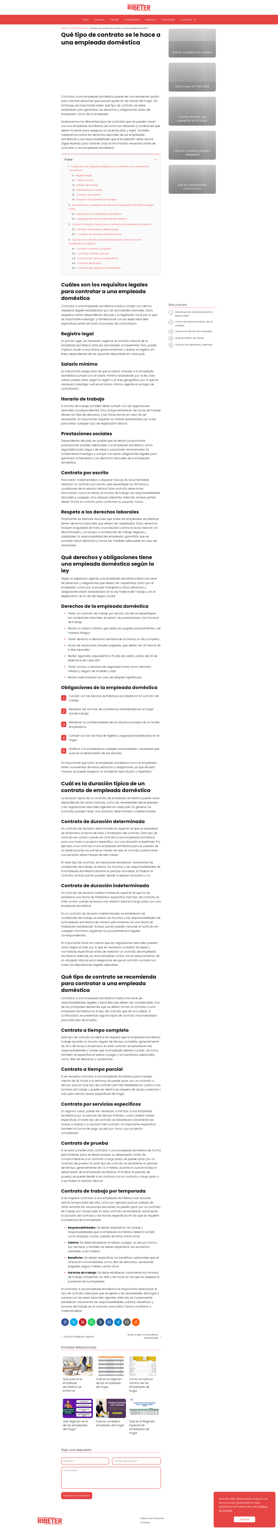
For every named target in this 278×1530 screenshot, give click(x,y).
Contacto (186, 19)
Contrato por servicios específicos (97, 258)
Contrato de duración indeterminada (99, 234)
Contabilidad (132, 19)
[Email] (127, 1322)
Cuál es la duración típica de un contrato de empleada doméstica (111, 224)
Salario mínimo (85, 180)
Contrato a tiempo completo (93, 248)
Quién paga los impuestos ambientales (142, 1336)
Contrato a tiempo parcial (92, 253)
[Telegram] (118, 1322)
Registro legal (84, 175)
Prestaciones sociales (89, 190)
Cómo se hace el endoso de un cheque (194, 323)
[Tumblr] (100, 1322)
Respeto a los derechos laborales (96, 199)
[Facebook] (65, 1322)
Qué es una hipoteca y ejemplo (194, 344)
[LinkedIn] (109, 1322)
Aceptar (244, 1519)
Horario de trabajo (87, 185)
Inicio (86, 19)
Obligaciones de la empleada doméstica (101, 218)
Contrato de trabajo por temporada (98, 268)
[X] (74, 1322)
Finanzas (99, 19)
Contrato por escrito (88, 194)
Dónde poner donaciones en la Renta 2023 (193, 313)
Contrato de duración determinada (97, 229)
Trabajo (114, 19)
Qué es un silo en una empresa (193, 331)
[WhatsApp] (91, 1322)
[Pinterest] (83, 1322)
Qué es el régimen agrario (79, 1336)
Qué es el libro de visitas (189, 338)
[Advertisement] (111, 70)
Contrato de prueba (89, 263)
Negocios (150, 19)
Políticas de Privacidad (152, 1518)
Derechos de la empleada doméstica (98, 214)
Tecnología (168, 19)
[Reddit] (136, 1322)
